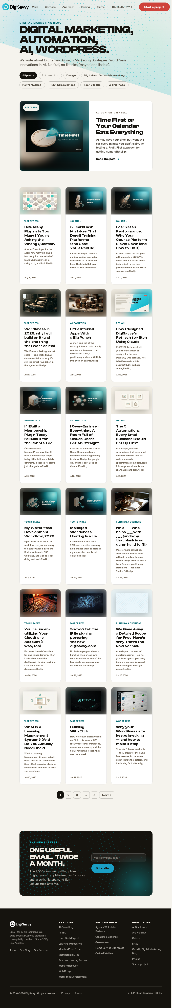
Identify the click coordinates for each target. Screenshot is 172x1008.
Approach (68, 7)
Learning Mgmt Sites (70, 943)
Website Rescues (68, 965)
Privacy (65, 993)
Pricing (85, 7)
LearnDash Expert (69, 938)
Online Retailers (104, 953)
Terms (78, 993)
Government (102, 942)
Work (35, 7)
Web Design (65, 971)
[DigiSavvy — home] (15, 6)
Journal (101, 7)
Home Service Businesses (109, 947)
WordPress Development (73, 976)
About (13, 950)
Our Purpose (41, 950)
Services (50, 7)
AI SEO (62, 932)
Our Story (25, 950)
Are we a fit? (139, 932)
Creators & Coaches (106, 936)
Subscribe (102, 868)
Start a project (154, 7)
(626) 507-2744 (122, 7)
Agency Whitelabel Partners (106, 929)
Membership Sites (69, 954)
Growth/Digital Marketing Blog (146, 951)
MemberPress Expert (70, 949)
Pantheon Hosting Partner (73, 960)
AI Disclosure (139, 927)
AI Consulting (66, 927)
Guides (136, 938)
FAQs (135, 943)
